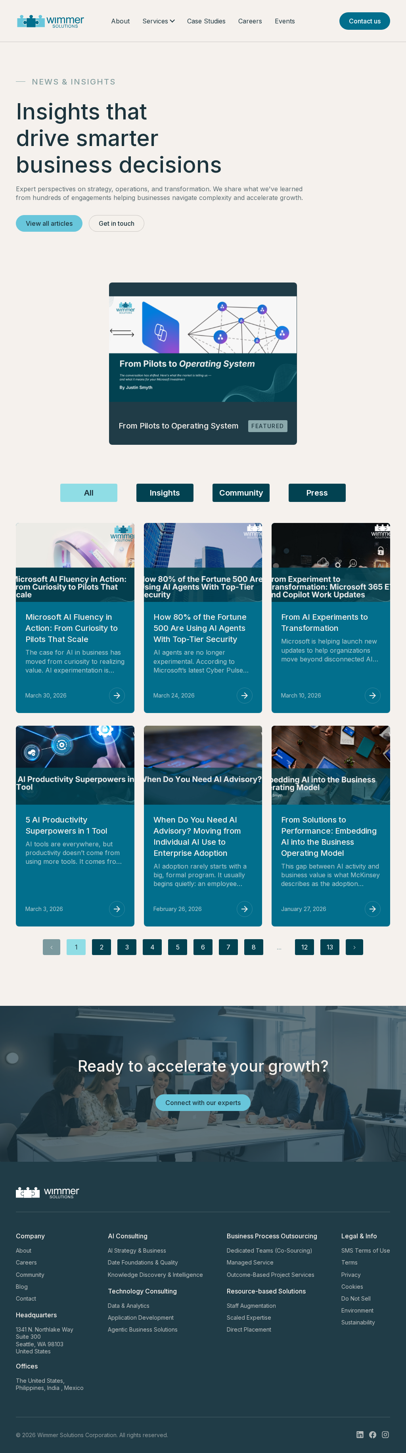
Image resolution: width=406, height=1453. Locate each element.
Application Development (141, 1317)
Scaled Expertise (249, 1317)
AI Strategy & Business (137, 1250)
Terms (349, 1262)
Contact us (365, 21)
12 (304, 947)
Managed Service (250, 1262)
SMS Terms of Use (365, 1250)
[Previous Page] (51, 947)
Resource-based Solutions (266, 1291)
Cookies (352, 1286)
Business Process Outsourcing (272, 1236)
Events (285, 21)
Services (155, 21)
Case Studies (206, 21)
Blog (22, 1286)
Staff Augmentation (251, 1305)
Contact (26, 1298)
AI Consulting (127, 1236)
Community (30, 1274)
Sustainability (358, 1322)
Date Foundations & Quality (143, 1262)
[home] (51, 21)
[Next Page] (354, 947)
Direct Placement (249, 1329)
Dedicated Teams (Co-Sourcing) (269, 1250)
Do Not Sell (356, 1298)
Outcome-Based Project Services (270, 1274)
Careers (250, 21)
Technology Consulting (142, 1291)
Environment (357, 1310)
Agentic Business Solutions (143, 1329)
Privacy (351, 1274)
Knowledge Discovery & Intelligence (155, 1274)
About (120, 21)
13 (330, 947)
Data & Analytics (128, 1305)
